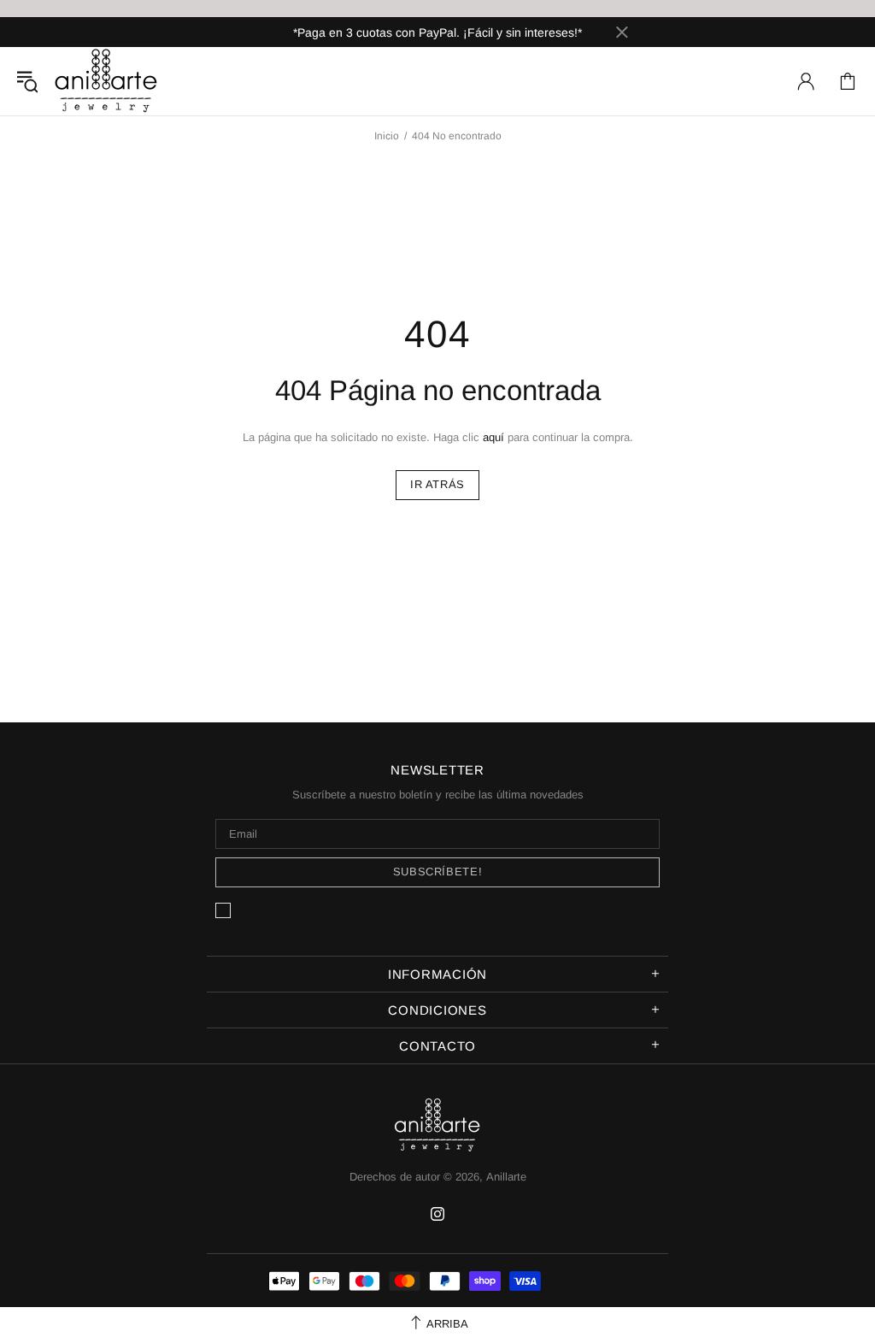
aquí (493, 437)
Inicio (386, 136)
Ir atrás (437, 484)
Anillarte (106, 81)
